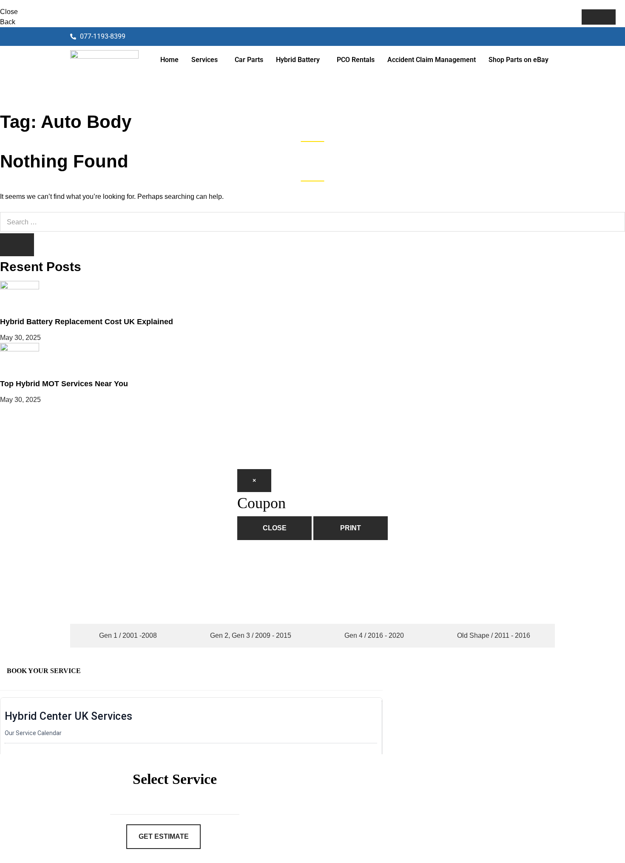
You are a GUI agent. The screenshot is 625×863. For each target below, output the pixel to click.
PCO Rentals (356, 60)
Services (204, 60)
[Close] (599, 17)
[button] (206, 60)
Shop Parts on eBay (518, 60)
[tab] (125, 636)
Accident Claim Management (431, 60)
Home (169, 60)
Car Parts (249, 60)
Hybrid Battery (298, 60)
